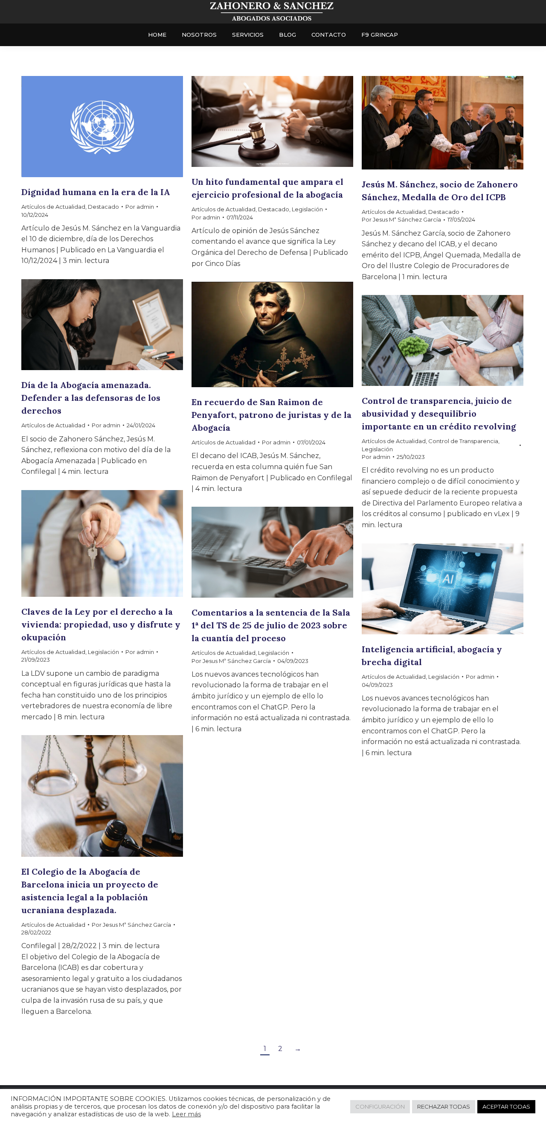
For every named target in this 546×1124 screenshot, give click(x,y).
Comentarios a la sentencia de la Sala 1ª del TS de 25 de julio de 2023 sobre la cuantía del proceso (271, 625)
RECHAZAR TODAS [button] (443, 1106)
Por (139, 206)
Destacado (103, 206)
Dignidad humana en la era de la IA (95, 192)
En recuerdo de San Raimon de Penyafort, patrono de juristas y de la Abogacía (271, 415)
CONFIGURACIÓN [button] (380, 1106)
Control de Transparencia (463, 441)
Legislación (307, 209)
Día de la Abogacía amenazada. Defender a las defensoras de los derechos (90, 398)
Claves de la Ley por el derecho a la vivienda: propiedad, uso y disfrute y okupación (100, 624)
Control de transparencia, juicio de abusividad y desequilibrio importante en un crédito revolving (439, 413)
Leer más (186, 1114)
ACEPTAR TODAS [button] (506, 1106)
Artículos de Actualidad (53, 206)
